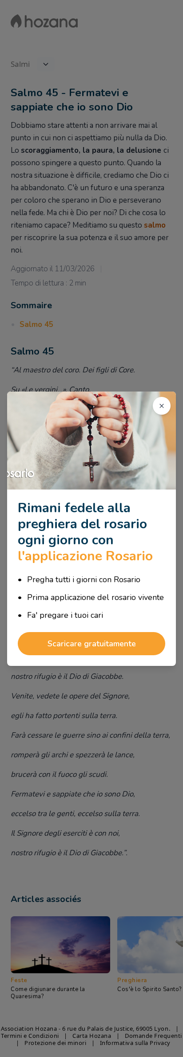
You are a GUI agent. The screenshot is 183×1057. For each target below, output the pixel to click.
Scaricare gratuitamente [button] (92, 643)
